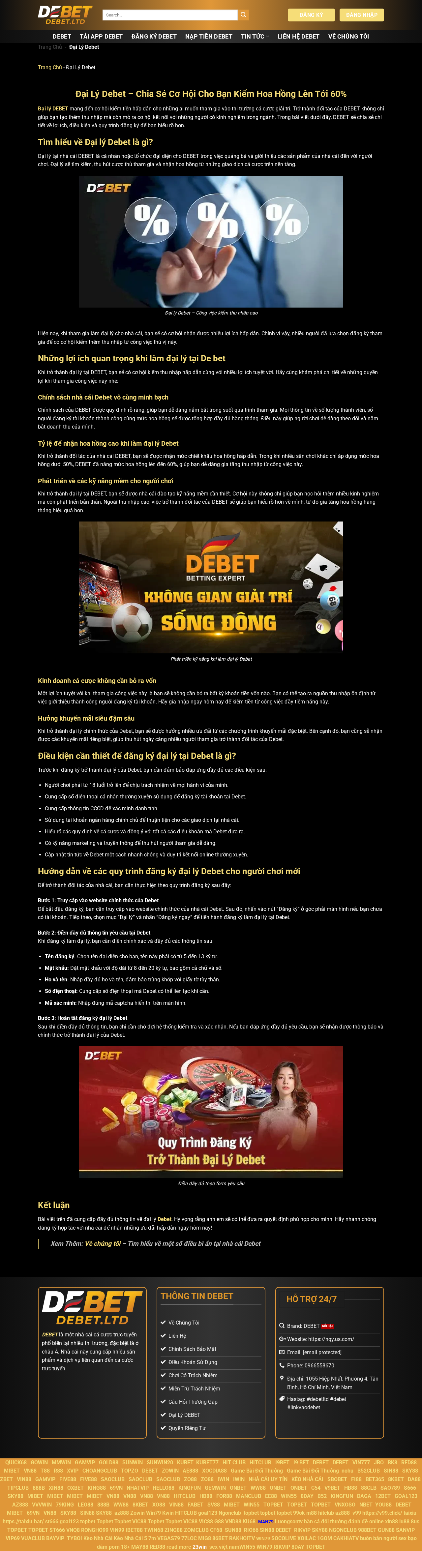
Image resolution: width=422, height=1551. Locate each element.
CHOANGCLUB (99, 1471)
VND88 (233, 1521)
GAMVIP (85, 1462)
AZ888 (20, 1505)
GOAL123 (406, 1496)
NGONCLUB (343, 1530)
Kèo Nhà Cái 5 (130, 1538)
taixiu (410, 1513)
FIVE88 (67, 1479)
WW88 (258, 1488)
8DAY (307, 1496)
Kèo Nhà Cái (97, 1538)
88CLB (369, 1488)
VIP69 (13, 1538)
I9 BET (301, 1462)
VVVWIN (42, 1505)
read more (178, 1547)
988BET (367, 1530)
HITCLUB (260, 1462)
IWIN (223, 1479)
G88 (219, 1521)
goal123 (207, 1513)
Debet (164, 1219)
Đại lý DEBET (53, 108)
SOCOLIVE (283, 1538)
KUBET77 (207, 1462)
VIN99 (117, 1530)
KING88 (97, 1488)
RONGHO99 (94, 1530)
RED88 (409, 1462)
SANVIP (405, 1530)
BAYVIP (56, 1538)
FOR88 (224, 1496)
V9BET (332, 1488)
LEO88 (85, 1505)
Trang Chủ (50, 47)
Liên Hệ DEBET (299, 36)
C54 (315, 1488)
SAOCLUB (113, 1479)
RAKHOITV (242, 1538)
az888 (121, 1513)
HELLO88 (163, 1488)
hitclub (326, 1513)
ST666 (57, 1530)
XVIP (72, 1471)
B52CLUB (368, 1471)
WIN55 (289, 1496)
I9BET (282, 1462)
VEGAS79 (168, 1538)
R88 (58, 1471)
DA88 (414, 1479)
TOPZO (129, 1471)
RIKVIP (302, 1530)
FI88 (356, 1479)
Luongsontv (289, 1521)
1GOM (324, 1538)
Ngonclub (230, 1513)
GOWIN (39, 1462)
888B (39, 1488)
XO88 (158, 1505)
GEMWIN (215, 1488)
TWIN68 (153, 1530)
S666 (410, 1488)
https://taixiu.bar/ (23, 1521)
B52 (322, 1496)
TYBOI (74, 1538)
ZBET (6, 1479)
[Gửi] (243, 15)
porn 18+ (120, 1547)
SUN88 (233, 1530)
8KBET (396, 1479)
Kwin (168, 1513)
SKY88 (410, 1471)
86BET (220, 1538)
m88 (311, 1513)
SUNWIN (132, 1462)
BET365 (375, 1479)
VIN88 (24, 1479)
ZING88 (174, 1530)
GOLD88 (108, 1462)
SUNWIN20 (160, 1462)
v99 (356, 1513)
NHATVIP (138, 1488)
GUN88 (386, 1530)
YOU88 (383, 1505)
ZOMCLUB (196, 1530)
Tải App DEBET (101, 36)
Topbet (105, 1521)
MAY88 (139, 1547)
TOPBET (273, 1505)
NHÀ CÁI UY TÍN (268, 1479)
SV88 (213, 1505)
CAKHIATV (346, 1538)
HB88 (350, 1488)
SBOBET (337, 1479)
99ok (299, 1513)
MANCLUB (248, 1496)
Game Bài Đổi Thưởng (257, 1471)
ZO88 (190, 1479)
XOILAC (306, 1538)
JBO (379, 1462)
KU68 (249, 1521)
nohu (347, 1471)
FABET (195, 1505)
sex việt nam (224, 1547)
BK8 (392, 1462)
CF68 (217, 1530)
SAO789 (390, 1488)
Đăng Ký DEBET (154, 36)
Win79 (153, 1513)
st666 (51, 1521)
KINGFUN (189, 1488)
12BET (383, 1496)
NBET (366, 1505)
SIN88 (391, 1471)
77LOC (189, 1538)
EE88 (271, 1496)
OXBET (75, 1488)
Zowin (137, 1513)
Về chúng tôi (102, 1243)
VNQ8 (73, 1530)
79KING (65, 1505)
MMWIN (61, 1462)
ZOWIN (170, 1471)
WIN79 (264, 1547)
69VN (116, 1488)
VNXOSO (345, 1505)
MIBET (12, 1471)
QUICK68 (16, 1462)
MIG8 (204, 1538)
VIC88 (139, 1521)
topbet (251, 1513)
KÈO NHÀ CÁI (306, 1479)
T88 (45, 1471)
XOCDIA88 (214, 1471)
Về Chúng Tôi (348, 36)
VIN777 (361, 1462)
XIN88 (56, 1488)
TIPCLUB (18, 1488)
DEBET (62, 36)
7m (152, 1538)
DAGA (364, 1496)
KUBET (185, 1462)
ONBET (238, 1488)
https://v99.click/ (382, 1513)
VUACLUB (33, 1538)
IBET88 (134, 1530)
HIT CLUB (234, 1462)
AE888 (190, 1471)
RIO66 (251, 1530)
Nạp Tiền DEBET (208, 36)
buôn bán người (378, 1538)
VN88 (30, 1471)
